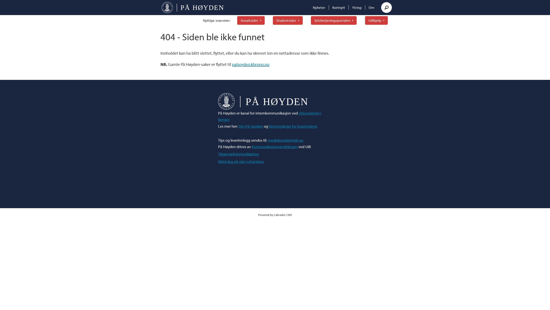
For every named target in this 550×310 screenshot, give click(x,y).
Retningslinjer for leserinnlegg (293, 126)
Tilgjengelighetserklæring (238, 154)
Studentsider (286, 20)
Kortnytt (338, 7)
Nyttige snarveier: (217, 20)
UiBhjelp (374, 20)
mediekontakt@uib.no (285, 140)
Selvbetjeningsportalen (332, 20)
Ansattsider (249, 20)
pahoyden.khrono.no (250, 64)
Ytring (357, 7)
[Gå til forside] (193, 7)
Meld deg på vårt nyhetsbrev (241, 161)
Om (371, 7)
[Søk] (386, 7)
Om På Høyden (251, 126)
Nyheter (319, 7)
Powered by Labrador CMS (275, 215)
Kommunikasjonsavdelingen (275, 146)
